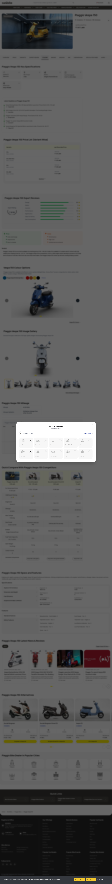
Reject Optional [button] (90, 880)
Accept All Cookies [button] (79, 880)
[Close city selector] (92, 425)
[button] (102, 879)
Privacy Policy (56, 879)
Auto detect (88, 433)
